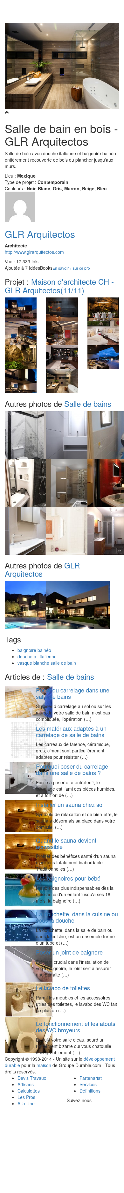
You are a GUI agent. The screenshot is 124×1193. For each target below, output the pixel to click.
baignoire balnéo (34, 650)
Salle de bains (87, 403)
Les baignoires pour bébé (68, 878)
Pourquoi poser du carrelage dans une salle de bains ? (72, 769)
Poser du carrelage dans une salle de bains (72, 693)
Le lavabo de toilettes (63, 988)
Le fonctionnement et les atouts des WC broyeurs (75, 1026)
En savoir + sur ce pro (71, 268)
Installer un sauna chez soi (70, 804)
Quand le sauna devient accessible (66, 843)
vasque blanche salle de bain (46, 663)
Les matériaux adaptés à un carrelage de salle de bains (71, 731)
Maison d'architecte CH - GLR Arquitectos (59, 285)
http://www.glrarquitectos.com (34, 252)
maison (44, 1065)
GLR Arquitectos (40, 234)
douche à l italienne (37, 656)
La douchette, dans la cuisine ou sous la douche (77, 917)
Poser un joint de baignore (69, 952)
